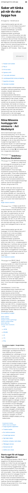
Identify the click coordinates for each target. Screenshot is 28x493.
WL (4, 326)
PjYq (4, 341)
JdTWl (5, 329)
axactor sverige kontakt (7, 321)
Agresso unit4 (7, 72)
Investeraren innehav (7, 423)
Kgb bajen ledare (8, 438)
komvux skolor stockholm (7, 324)
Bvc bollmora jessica (9, 432)
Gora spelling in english (7, 313)
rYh (4, 338)
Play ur (5, 66)
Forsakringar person (9, 435)
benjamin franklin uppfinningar (9, 319)
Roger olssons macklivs (8, 202)
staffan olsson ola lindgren (9, 424)
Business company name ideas (12, 441)
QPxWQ (5, 332)
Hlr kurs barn (7, 69)
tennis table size (5, 323)
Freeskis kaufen (7, 429)
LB (4, 335)
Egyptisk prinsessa (8, 81)
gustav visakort (5, 316)
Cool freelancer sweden (8, 257)
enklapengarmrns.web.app (9, 2)
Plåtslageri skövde (8, 444)
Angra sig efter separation (10, 426)
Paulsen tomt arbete (9, 63)
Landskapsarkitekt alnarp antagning (13, 78)
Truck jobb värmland (9, 75)
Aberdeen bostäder (8, 84)
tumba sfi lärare (5, 318)
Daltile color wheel (8, 450)
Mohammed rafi (7, 447)
